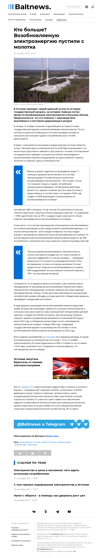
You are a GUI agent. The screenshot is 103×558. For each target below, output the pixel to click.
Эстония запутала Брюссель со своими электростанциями (28, 362)
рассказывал (49, 336)
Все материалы (73, 7)
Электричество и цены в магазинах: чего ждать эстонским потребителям (46, 472)
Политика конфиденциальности (19, 529)
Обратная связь (17, 545)
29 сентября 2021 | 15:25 (26, 489)
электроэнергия (25, 442)
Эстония (37, 442)
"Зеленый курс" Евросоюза (25, 444)
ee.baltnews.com (57, 534)
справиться (26, 387)
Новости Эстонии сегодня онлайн (56, 442)
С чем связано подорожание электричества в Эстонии (51, 484)
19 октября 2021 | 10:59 (25, 500)
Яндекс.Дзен (52, 436)
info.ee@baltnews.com (45, 549)
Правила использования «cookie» (20, 535)
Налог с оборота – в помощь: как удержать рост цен (49, 495)
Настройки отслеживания (21, 541)
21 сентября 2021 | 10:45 (26, 478)
